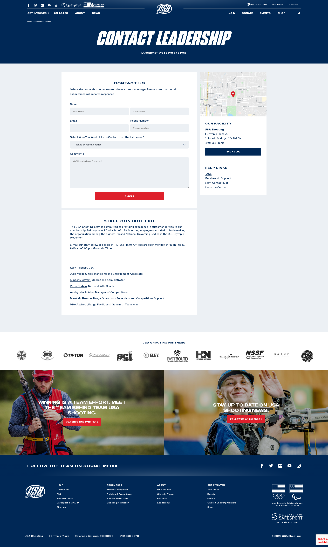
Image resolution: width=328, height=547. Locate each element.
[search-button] (299, 13)
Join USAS (213, 489)
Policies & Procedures (119, 494)
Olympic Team (165, 494)
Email (74, 120)
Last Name (137, 104)
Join (231, 13)
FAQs (208, 173)
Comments (77, 153)
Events (265, 13)
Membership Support (218, 178)
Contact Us (63, 489)
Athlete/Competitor (117, 489)
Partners (162, 498)
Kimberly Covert (80, 279)
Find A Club (278, 4)
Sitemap (61, 507)
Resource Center (215, 187)
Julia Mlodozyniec (81, 273)
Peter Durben (78, 285)
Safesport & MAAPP (68, 503)
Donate (247, 13)
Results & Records (117, 498)
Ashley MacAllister (82, 292)
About (80, 13)
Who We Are (164, 489)
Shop (281, 13)
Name (74, 104)
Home (29, 22)
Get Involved (37, 13)
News (96, 13)
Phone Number (139, 120)
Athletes (61, 13)
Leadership (163, 503)
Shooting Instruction (118, 503)
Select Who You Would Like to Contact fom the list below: (107, 137)
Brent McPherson (81, 298)
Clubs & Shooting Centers (221, 503)
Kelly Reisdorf (78, 267)
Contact (293, 4)
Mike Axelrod (78, 304)
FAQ (59, 494)
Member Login (258, 4)
